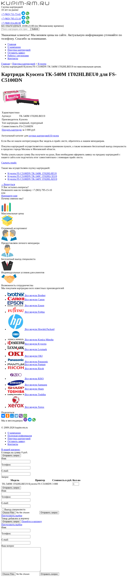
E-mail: (4, 470)
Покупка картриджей (19, 50)
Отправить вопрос (49, 574)
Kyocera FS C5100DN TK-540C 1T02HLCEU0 (32, 176)
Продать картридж (12, 129)
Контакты (13, 58)
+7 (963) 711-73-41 (11, 14)
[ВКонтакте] (3, 416)
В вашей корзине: (10, 449)
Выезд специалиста (14, 509)
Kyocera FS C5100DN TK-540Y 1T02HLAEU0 (32, 179)
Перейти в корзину (32, 521)
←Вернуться (8, 184)
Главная (12, 44)
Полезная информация (20, 435)
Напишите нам (9, 195)
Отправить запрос (11, 455)
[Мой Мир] (12, 416)
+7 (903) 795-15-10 (11, 18)
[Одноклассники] (7, 416)
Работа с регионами (18, 55)
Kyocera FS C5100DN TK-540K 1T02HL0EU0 (32, 173)
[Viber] (21, 416)
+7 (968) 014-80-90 (11, 23)
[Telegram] (16, 416)
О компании (14, 47)
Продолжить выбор (11, 515)
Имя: (3, 458)
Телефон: (6, 464)
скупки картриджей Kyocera (43, 135)
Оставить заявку (16, 52)
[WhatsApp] (25, 416)
